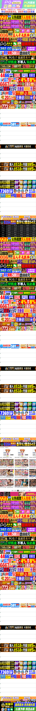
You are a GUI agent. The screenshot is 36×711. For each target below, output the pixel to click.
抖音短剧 (9, 232)
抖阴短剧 (33, 236)
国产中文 (9, 236)
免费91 (15, 234)
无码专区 (3, 234)
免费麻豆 (27, 234)
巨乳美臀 (21, 227)
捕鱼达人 (9, 230)
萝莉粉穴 (33, 234)
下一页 (24, 490)
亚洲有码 (27, 225)
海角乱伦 (21, 234)
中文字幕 (15, 227)
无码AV (3, 232)
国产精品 (9, 225)
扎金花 (34, 230)
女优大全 (33, 232)
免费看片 (9, 234)
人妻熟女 (27, 227)
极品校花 (27, 236)
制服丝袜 (33, 227)
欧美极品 (33, 225)
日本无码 (21, 225)
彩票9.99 (27, 230)
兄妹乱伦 (15, 236)
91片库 (28, 232)
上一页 (15, 490)
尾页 (29, 490)
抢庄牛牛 (15, 230)
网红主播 (15, 225)
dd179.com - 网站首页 (8, 14)
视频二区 (3, 227)
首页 (12, 490)
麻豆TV (15, 232)
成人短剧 (21, 236)
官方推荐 (3, 230)
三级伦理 (9, 227)
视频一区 (3, 225)
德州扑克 (21, 230)
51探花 (21, 232)
